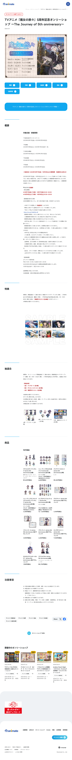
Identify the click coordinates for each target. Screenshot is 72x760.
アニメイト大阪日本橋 (11, 621)
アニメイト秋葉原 (25, 673)
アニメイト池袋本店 (10, 618)
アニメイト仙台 (32, 618)
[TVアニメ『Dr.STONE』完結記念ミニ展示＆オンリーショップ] (12, 667)
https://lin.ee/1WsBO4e (30, 212)
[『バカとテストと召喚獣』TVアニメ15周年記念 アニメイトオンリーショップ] (44, 667)
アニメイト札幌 (22, 618)
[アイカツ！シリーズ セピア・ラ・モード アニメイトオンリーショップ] (28, 667)
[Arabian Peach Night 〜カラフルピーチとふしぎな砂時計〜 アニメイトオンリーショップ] (60, 667)
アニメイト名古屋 (43, 618)
